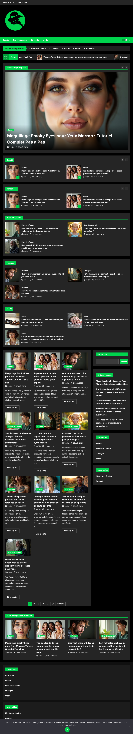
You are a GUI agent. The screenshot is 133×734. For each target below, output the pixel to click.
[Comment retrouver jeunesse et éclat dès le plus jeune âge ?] (75, 421)
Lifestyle (35, 40)
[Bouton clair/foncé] (124, 40)
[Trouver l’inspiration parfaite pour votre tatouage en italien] (18, 484)
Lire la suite (13, 408)
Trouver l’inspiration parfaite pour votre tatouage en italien (12, 292)
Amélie (25, 177)
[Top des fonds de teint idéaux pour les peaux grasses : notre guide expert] (66, 111)
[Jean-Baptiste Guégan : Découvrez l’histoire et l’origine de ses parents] (75, 484)
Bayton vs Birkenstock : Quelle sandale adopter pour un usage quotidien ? (12, 320)
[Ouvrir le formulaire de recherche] (129, 39)
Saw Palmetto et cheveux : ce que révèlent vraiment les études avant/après (12, 229)
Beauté (6, 40)
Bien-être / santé (20, 40)
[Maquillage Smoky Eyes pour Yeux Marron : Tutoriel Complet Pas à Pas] (18, 361)
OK (67, 730)
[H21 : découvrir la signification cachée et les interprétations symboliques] (47, 421)
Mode (45, 40)
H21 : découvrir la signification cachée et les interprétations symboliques (75, 275)
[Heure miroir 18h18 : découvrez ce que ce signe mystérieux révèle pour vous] (18, 547)
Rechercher (103, 354)
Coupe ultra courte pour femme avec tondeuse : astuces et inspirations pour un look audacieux (12, 337)
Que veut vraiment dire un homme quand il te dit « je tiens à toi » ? (73, 200)
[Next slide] (126, 159)
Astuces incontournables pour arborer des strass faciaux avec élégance (75, 320)
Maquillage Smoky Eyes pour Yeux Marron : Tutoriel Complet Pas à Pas (12, 172)
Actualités (90, 48)
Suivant (60, 604)
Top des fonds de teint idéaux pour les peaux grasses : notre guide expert (54, 57)
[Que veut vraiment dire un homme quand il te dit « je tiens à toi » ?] (75, 361)
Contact (99, 481)
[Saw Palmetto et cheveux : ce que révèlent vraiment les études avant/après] (18, 421)
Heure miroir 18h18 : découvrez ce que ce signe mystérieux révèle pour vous (12, 246)
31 (53, 604)
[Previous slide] (122, 159)
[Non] (129, 726)
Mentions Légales (104, 476)
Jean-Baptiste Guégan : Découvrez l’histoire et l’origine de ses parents (74, 499)
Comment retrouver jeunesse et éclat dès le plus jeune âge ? (75, 229)
